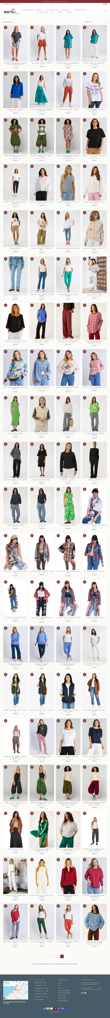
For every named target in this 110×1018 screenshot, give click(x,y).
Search (60, 983)
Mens (60, 12)
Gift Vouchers (42, 12)
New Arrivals (28, 10)
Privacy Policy (62, 998)
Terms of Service (63, 1000)
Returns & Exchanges (64, 993)
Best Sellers (52, 10)
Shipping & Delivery (63, 990)
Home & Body (80, 10)
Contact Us (18, 4)
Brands (70, 12)
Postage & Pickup (8, 4)
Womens (39, 10)
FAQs (59, 985)
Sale (52, 12)
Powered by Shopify (55, 1011)
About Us (60, 988)
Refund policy (62, 995)
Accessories (65, 10)
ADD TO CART (15, 60)
